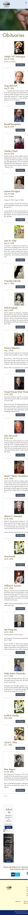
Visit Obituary (20, 65)
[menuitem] (19, 901)
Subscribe (8, 827)
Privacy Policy (19, 913)
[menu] (26, 2)
